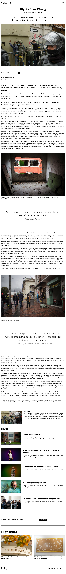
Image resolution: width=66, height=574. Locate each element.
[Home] (7, 3)
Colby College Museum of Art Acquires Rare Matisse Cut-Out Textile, (49, 557)
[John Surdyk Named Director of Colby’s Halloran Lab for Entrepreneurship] (16, 545)
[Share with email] (8, 72)
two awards (43, 123)
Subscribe (43, 519)
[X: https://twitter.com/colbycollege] (15, 72)
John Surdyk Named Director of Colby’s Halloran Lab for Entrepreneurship (15, 557)
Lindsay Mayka (43, 108)
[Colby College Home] (4, 568)
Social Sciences (29, 13)
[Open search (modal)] (63, 2)
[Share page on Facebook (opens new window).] (11, 72)
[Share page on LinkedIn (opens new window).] (18, 72)
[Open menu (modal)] (60, 2)
